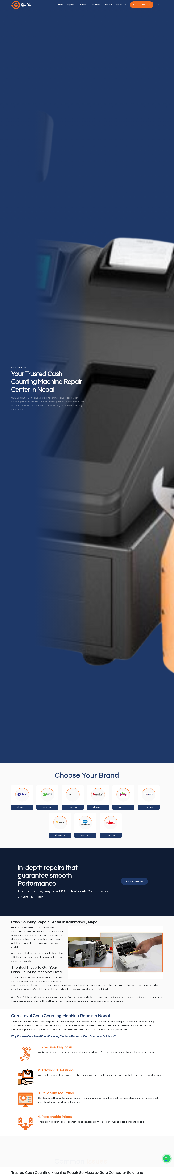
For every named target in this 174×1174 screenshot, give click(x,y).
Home (13, 368)
